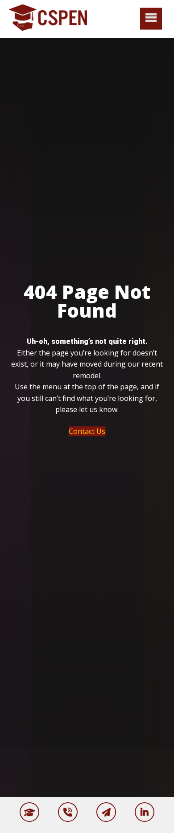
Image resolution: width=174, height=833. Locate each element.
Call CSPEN (68, 812)
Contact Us (87, 431)
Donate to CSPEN (29, 812)
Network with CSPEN (144, 812)
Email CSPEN (106, 812)
